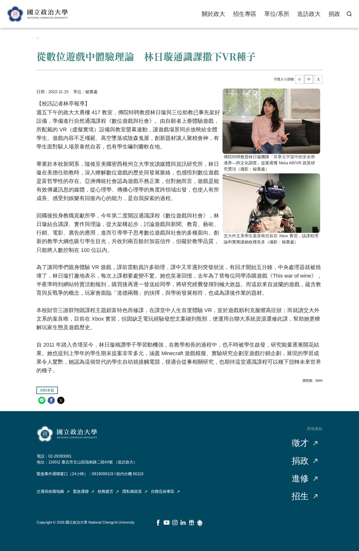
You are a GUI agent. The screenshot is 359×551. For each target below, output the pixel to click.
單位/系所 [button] (276, 14)
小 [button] (299, 79)
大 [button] (318, 79)
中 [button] (309, 79)
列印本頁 (47, 390)
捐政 (334, 14)
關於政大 (213, 14)
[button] (349, 14)
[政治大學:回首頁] (37, 14)
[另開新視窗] (271, 121)
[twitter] (61, 401)
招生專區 (244, 14)
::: (37, 38)
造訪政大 (309, 14)
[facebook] (52, 401)
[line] (42, 401)
